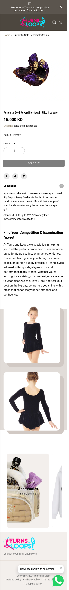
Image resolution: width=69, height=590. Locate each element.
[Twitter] (15, 176)
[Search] (54, 22)
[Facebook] (7, 176)
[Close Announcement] (61, 7)
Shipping (8, 125)
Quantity (9, 143)
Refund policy (13, 579)
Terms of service (52, 579)
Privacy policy (32, 579)
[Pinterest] (24, 176)
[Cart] (60, 22)
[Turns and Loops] (32, 22)
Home (7, 35)
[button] (6, 22)
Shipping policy (33, 583)
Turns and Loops (42, 575)
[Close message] (61, 568)
